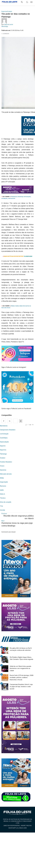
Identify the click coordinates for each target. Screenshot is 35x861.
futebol (2, 458)
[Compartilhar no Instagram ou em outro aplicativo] (20, 421)
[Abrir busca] (22, 2)
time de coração (5, 502)
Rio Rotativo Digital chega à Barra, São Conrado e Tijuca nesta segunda (21, 658)
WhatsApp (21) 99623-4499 (17, 828)
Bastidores (3, 426)
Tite (1, 506)
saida (2, 490)
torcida (2, 510)
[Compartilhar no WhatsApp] (15, 421)
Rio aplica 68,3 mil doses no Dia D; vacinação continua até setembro (21, 649)
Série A (2, 494)
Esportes (4, 11)
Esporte (2, 446)
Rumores (3, 486)
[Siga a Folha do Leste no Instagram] (17, 354)
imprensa (3, 470)
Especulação (4, 442)
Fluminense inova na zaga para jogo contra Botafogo (17, 524)
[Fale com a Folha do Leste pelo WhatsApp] (16, 797)
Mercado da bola (5, 474)
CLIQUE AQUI (28, 256)
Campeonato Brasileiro (7, 430)
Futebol (9, 11)
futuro (2, 466)
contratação (4, 434)
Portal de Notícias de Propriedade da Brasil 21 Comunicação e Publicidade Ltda (17, 821)
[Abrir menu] (31, 2)
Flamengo (3, 454)
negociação (4, 482)
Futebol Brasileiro (6, 462)
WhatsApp (4, 26)
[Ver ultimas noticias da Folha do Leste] (16, 639)
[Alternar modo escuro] (27, 2)
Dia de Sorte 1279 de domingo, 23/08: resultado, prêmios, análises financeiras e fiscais (22, 677)
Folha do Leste (8, 24)
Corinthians (3, 438)
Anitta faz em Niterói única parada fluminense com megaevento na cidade (20, 668)
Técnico (3, 498)
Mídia (2, 478)
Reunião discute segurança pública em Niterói (19, 517)
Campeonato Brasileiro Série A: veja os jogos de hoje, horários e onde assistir (21, 687)
